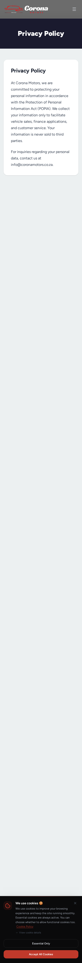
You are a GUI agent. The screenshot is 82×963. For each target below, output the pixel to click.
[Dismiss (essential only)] (75, 903)
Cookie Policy (24, 926)
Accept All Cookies (41, 954)
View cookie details (30, 932)
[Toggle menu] (74, 9)
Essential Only (41, 943)
